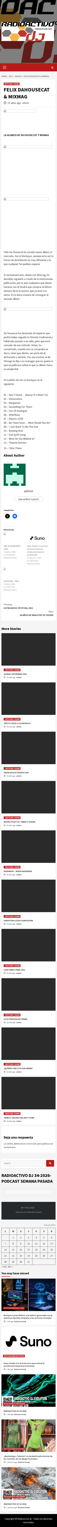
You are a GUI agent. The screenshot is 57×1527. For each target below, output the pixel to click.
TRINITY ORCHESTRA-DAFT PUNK (19, 1117)
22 (13, 1255)
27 (51, 1255)
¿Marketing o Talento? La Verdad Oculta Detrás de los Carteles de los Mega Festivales (28, 1457)
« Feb (4, 1266)
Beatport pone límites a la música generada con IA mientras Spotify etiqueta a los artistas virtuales (28, 1316)
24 (28, 1255)
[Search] (52, 68)
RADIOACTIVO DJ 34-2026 (15, 1411)
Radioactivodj (20, 1321)
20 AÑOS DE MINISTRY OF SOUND (36, 613)
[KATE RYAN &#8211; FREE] (14, 574)
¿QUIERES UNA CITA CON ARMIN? (18, 1068)
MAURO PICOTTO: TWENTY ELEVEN (19, 822)
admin (25, 103)
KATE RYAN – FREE (11, 581)
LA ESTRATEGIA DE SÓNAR (15, 1019)
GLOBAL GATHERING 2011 (15, 674)
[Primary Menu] (3, 67)
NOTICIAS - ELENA (12, 84)
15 (13, 1249)
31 (28, 1261)
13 (51, 1243)
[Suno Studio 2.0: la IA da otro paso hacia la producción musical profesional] (37, 539)
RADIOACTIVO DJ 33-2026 (15, 1504)
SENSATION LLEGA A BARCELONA (18, 920)
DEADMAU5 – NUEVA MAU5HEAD (18, 871)
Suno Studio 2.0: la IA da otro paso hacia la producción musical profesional (24, 1364)
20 (51, 1249)
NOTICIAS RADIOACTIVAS (14, 1308)
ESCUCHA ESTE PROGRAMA (14, 1404)
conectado (31, 1143)
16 (21, 1249)
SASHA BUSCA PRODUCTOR (16, 772)
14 (5, 1249)
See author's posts (28, 499)
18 (36, 1249)
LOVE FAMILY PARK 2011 (14, 969)
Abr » (10, 1266)
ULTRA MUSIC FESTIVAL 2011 (18, 606)
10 (28, 1243)
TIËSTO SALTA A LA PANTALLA (17, 723)
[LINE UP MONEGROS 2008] (14, 539)
